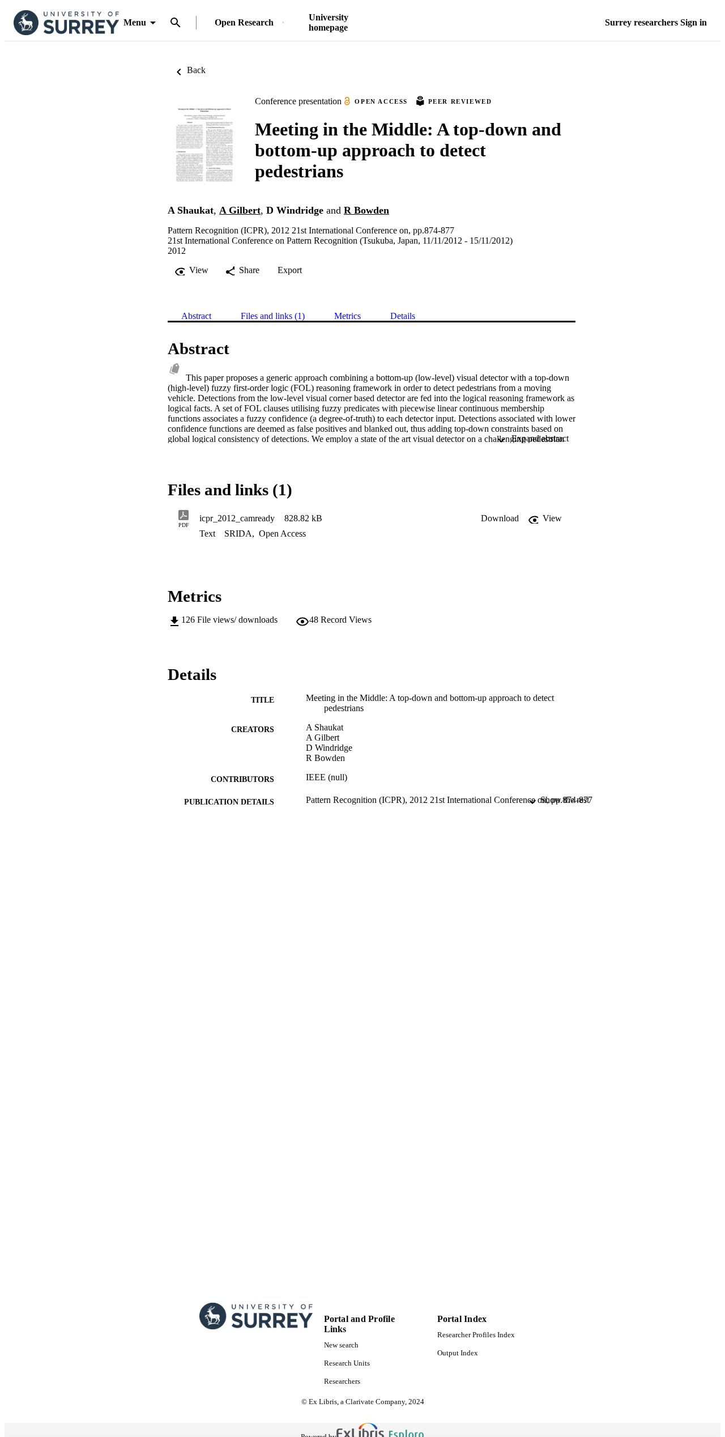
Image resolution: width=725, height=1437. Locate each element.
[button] (499, 518)
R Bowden (366, 210)
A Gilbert (240, 210)
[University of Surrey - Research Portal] (66, 23)
